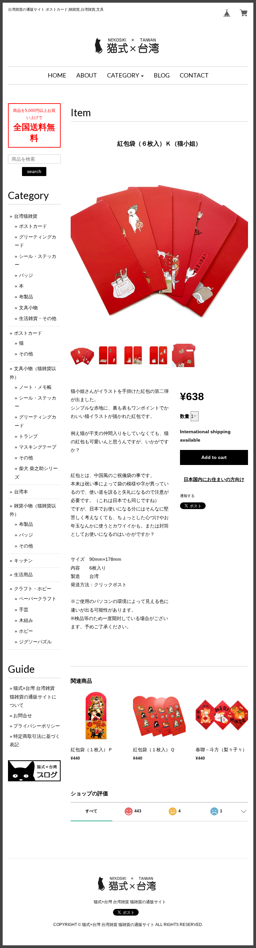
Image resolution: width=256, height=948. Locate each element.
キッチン (23, 560)
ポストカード (33, 226)
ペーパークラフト (37, 598)
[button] (125, 75)
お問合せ (22, 715)
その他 (26, 353)
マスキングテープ (37, 447)
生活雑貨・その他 (37, 318)
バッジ (26, 275)
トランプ (28, 436)
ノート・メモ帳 (35, 387)
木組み (26, 620)
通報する (187, 496)
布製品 (26, 296)
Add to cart (214, 457)
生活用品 (23, 574)
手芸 (23, 609)
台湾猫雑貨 (25, 216)
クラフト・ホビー (32, 588)
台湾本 (21, 491)
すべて (91, 811)
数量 (184, 416)
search (34, 171)
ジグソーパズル (35, 641)
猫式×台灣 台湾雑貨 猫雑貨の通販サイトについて (33, 696)
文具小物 (28, 307)
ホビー (26, 631)
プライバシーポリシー (36, 726)
